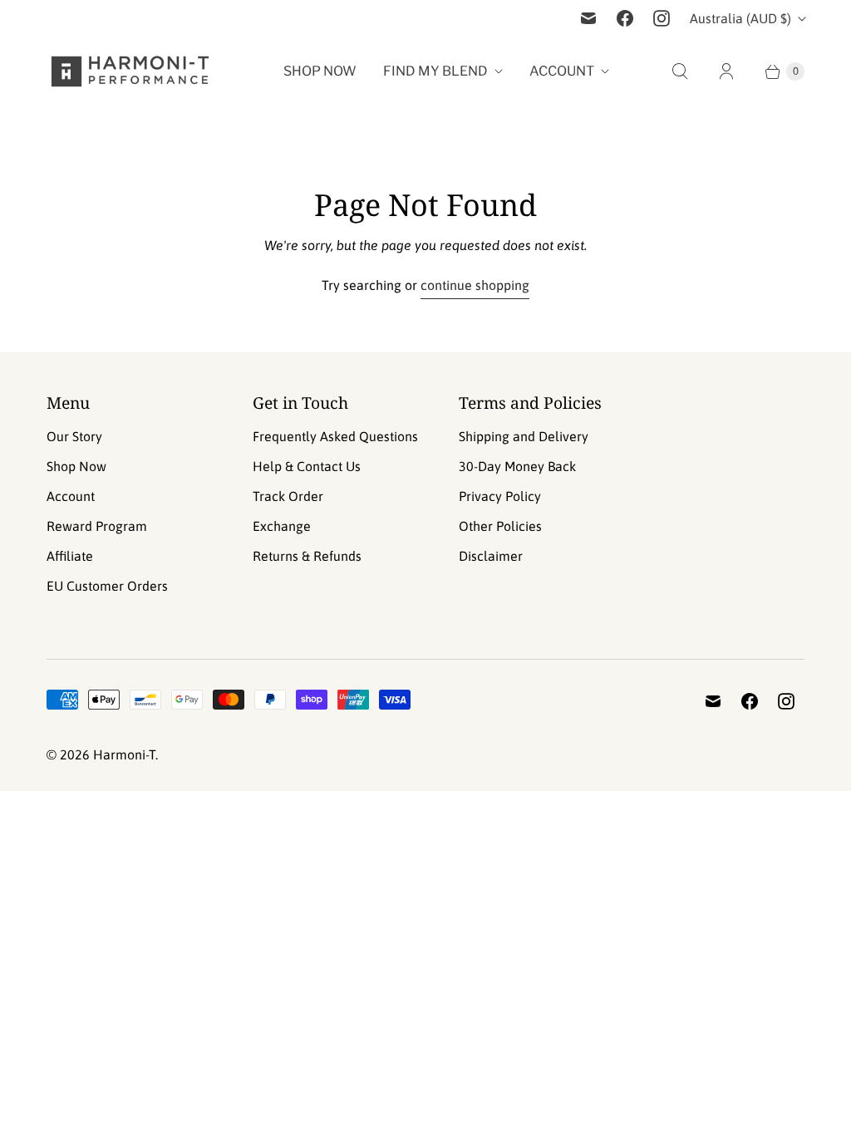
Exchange (282, 525)
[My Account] (726, 71)
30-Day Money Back (517, 466)
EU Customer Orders (107, 585)
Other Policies (500, 525)
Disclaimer (491, 555)
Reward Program (97, 525)
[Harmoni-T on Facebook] (625, 18)
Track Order (288, 496)
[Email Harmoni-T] (588, 18)
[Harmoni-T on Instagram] (661, 18)
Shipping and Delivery (523, 436)
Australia (740, 18)
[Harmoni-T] (130, 71)
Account (561, 71)
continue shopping (475, 285)
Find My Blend (435, 71)
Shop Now (320, 71)
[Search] (680, 71)
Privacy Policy (500, 496)
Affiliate (70, 555)
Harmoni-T (124, 754)
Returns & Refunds (307, 555)
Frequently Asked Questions (335, 436)
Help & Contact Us (307, 466)
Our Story (74, 436)
